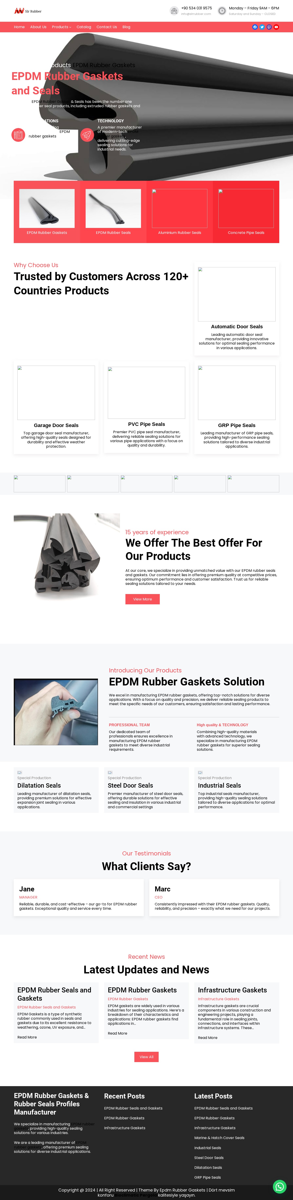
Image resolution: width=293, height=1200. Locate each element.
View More (142, 599)
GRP (224, 425)
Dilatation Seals (39, 785)
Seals (248, 425)
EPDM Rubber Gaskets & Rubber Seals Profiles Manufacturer (51, 1104)
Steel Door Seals (130, 785)
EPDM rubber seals (258, 570)
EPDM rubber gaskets (49, 134)
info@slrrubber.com (196, 14)
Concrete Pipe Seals (246, 232)
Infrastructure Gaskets (232, 990)
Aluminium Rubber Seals (179, 232)
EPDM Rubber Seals (113, 232)
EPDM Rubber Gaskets (104, 65)
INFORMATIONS (43, 120)
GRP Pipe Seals (207, 1177)
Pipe (236, 425)
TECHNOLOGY (111, 120)
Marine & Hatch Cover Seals (219, 1137)
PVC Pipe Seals (146, 424)
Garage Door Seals (56, 425)
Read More (27, 1037)
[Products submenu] (70, 27)
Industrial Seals (219, 785)
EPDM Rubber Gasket (51, 101)
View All (146, 1057)
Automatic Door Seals (237, 326)
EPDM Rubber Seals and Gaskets (54, 994)
